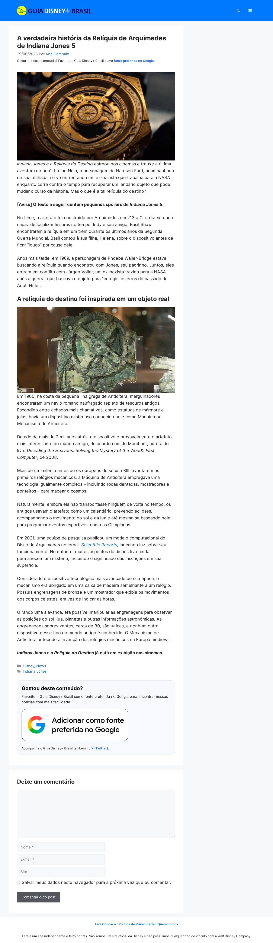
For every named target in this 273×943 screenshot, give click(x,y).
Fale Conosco (105, 924)
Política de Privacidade (137, 924)
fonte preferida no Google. (134, 61)
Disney (28, 666)
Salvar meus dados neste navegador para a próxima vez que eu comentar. (96, 882)
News (41, 666)
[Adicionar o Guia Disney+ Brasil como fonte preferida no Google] (75, 725)
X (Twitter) (99, 748)
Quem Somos (167, 924)
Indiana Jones (35, 671)
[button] (238, 10)
